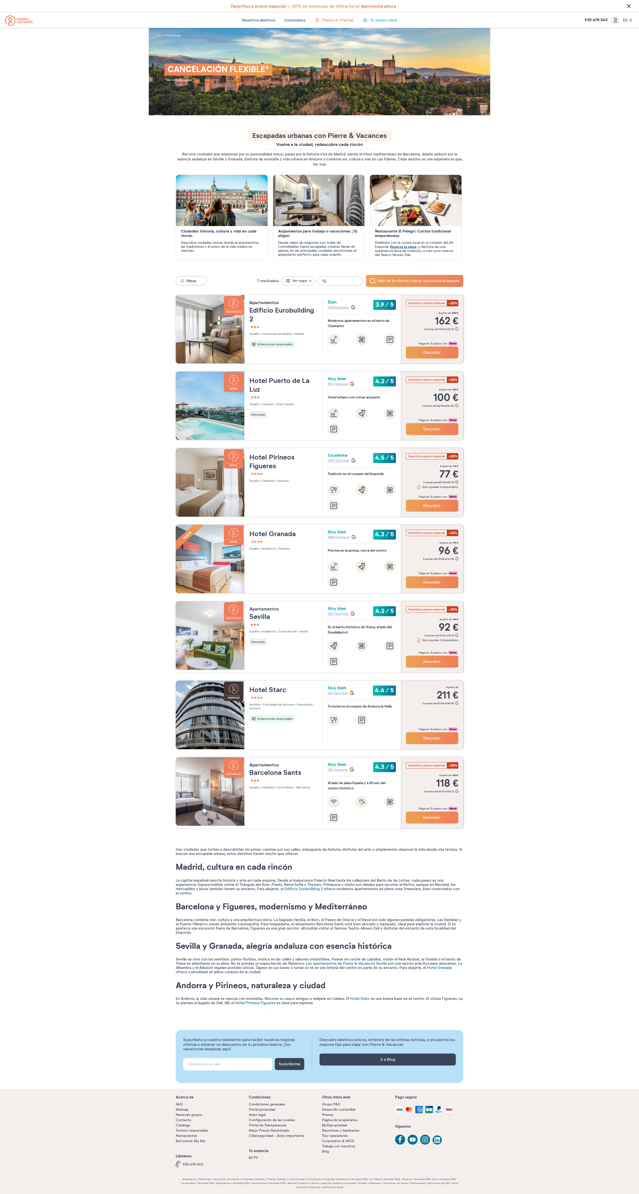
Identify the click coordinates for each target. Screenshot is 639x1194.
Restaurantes (186, 1136)
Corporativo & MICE (338, 1141)
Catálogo (183, 1125)
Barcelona (303, 787)
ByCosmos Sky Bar (190, 1141)
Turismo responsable (192, 1130)
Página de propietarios (339, 1120)
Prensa (327, 1115)
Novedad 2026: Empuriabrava (214, 1183)
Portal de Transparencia (267, 1125)
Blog (325, 1151)
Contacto (183, 1120)
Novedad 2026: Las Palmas (366, 1179)
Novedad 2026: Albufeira (283, 1183)
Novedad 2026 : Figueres (398, 1179)
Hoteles (362, 1183)
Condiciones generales (267, 1104)
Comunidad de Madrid (276, 334)
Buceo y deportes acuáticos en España (333, 1183)
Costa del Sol (287, 631)
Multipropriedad (334, 1125)
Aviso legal (257, 1115)
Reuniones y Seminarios (340, 1130)
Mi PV (253, 1158)
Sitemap (182, 1109)
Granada (284, 548)
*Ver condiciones (178, 80)
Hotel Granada (439, 967)
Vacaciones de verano (395, 1183)
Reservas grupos (189, 1115)
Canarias (267, 404)
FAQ (179, 1104)
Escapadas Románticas (336, 1179)
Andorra (254, 704)
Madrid (299, 334)
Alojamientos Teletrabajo (196, 1179)
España (254, 334)
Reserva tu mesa (403, 246)
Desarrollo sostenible (338, 1109)
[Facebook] (400, 1140)
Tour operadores (335, 1136)
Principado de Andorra (278, 704)
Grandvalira (304, 704)
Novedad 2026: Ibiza (425, 1179)
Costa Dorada (297, 1179)
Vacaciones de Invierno (226, 1179)
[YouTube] (413, 1140)
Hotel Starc (360, 998)
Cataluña (267, 480)
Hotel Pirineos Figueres (255, 1003)
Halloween (375, 1183)
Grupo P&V (331, 1104)
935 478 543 (193, 1164)
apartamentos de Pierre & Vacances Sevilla (350, 963)
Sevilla (303, 631)
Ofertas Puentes (276, 1179)
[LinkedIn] (438, 1140)
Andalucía (268, 548)
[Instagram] (425, 1140)
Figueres (282, 480)
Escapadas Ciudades (253, 1179)
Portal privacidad (262, 1109)
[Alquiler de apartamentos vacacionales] (19, 20)
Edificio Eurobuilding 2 (304, 889)
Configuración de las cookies (272, 1120)
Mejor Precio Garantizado (269, 1130)
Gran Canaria (285, 404)
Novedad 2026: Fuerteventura (250, 1183)
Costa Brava (284, 787)
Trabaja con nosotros (338, 1146)
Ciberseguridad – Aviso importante (276, 1136)
